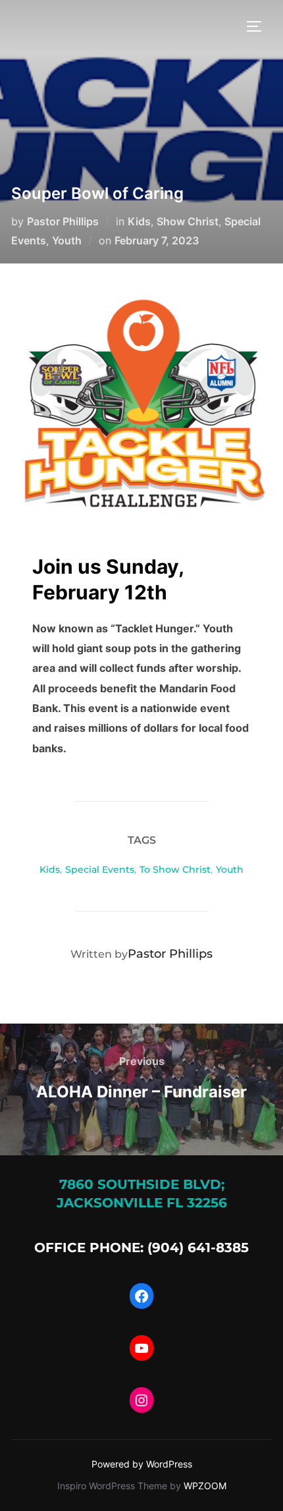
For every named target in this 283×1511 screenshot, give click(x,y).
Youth (67, 240)
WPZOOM (205, 1485)
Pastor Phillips (63, 221)
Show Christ (188, 221)
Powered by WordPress (141, 1464)
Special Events (99, 869)
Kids (139, 221)
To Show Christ (175, 869)
